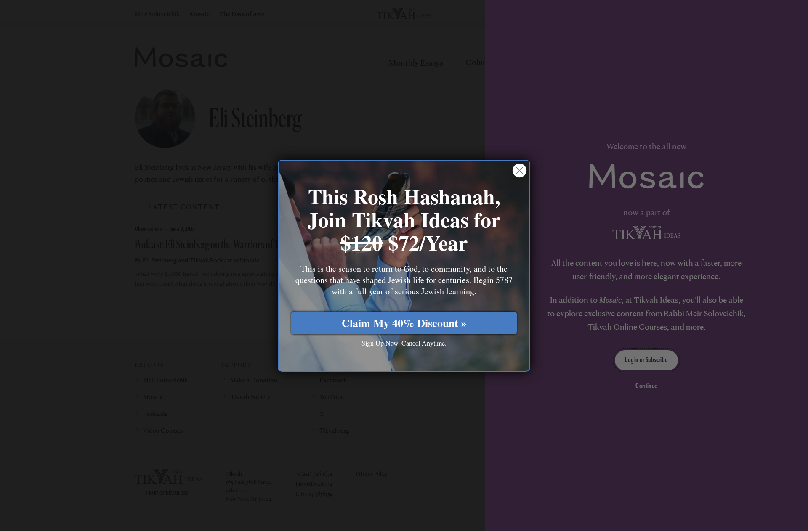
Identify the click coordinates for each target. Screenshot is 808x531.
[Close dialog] (519, 170)
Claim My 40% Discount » (404, 322)
